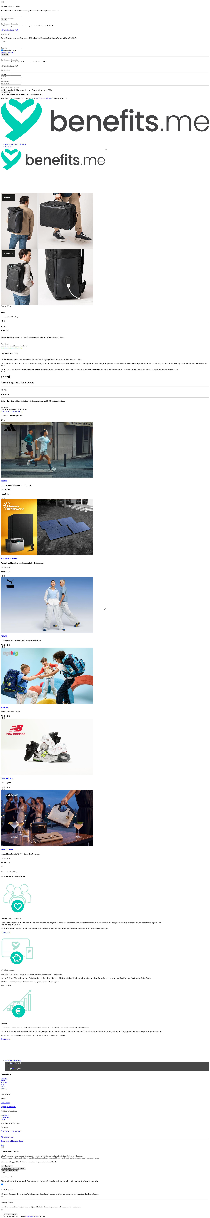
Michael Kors (7, 849)
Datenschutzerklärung (31, 1216)
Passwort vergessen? (8, 52)
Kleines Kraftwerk (9, 558)
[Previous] (2, 419)
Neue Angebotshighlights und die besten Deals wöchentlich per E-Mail (27, 90)
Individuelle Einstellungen (10, 1170)
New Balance (6, 778)
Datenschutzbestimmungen (44, 98)
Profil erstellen (6, 92)
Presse (3, 1086)
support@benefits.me (8, 1107)
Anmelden (5, 54)
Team (3, 1081)
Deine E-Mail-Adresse (7, 18)
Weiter (4, 19)
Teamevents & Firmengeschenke (12, 1141)
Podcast (3, 1088)
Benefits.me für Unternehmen (15, 144)
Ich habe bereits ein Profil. (10, 30)
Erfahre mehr (5, 932)
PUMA (4, 636)
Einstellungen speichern (9, 1214)
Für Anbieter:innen (7, 1137)
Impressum (4, 1115)
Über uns (4, 1079)
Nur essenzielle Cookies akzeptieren (13, 1168)
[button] (4, 306)
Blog (2, 1084)
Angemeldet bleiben (10, 50)
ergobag (4, 707)
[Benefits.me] (105, 141)
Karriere (4, 1083)
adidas (4, 481)
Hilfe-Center (5, 1103)
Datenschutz (5, 1117)
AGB (31, 98)
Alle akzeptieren (7, 1166)
